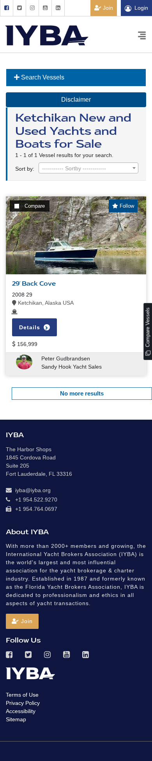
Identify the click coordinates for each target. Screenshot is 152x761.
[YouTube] (45, 8)
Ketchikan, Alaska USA (45, 303)
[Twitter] (19, 8)
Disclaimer (76, 99)
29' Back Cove (34, 284)
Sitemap (16, 719)
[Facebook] (6, 8)
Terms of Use (22, 695)
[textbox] (88, 168)
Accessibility (20, 711)
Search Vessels (41, 77)
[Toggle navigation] (142, 34)
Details (30, 327)
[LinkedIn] (58, 8)
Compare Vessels (147, 328)
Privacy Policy (23, 703)
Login (141, 8)
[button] (22, 621)
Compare (35, 206)
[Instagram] (32, 8)
